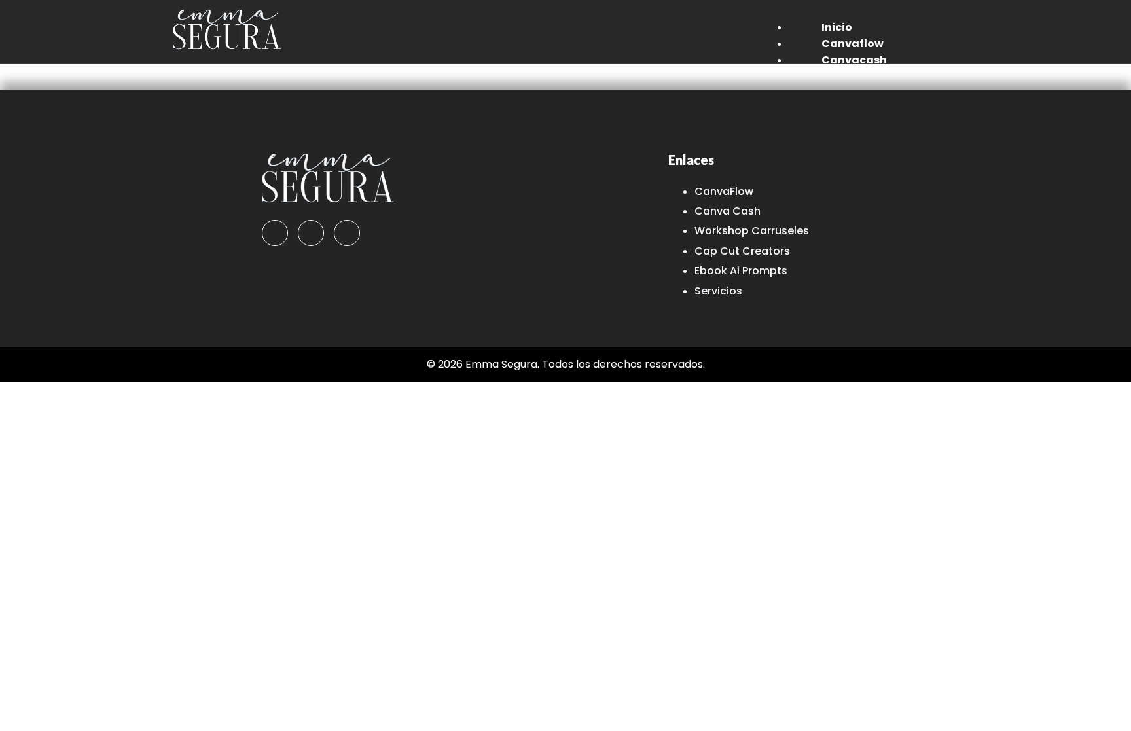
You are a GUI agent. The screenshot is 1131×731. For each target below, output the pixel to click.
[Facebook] (275, 233)
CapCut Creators (869, 76)
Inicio (836, 27)
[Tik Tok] (347, 233)
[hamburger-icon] (932, 24)
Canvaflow (852, 43)
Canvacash (854, 59)
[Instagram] (311, 233)
